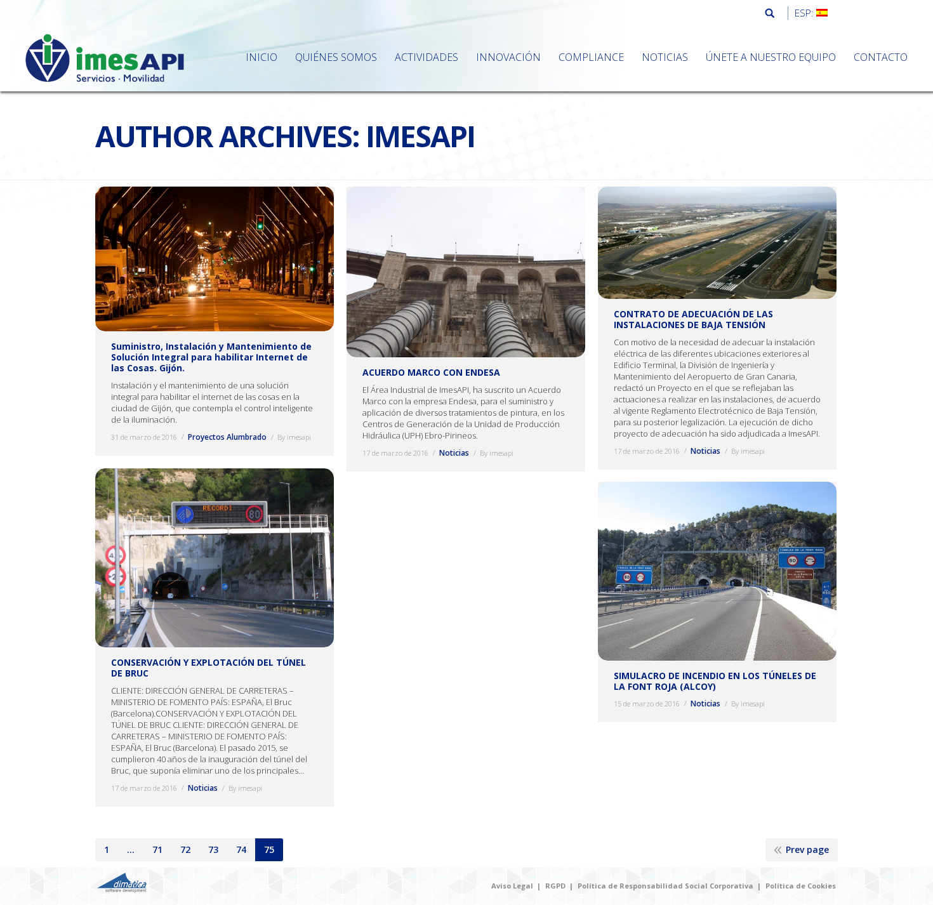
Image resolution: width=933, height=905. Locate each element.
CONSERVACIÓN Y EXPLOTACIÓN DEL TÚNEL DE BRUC (208, 667)
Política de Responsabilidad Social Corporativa (665, 885)
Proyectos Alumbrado (227, 437)
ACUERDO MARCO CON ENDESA (431, 372)
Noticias (454, 452)
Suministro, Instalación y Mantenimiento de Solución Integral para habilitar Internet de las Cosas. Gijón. (211, 357)
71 (157, 849)
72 (185, 849)
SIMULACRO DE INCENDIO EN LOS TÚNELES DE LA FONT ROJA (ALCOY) (715, 681)
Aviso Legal (512, 885)
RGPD (555, 885)
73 (213, 849)
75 (269, 849)
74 (241, 849)
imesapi (420, 135)
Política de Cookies (800, 885)
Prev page (807, 849)
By (294, 437)
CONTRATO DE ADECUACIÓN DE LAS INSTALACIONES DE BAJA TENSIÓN (693, 319)
